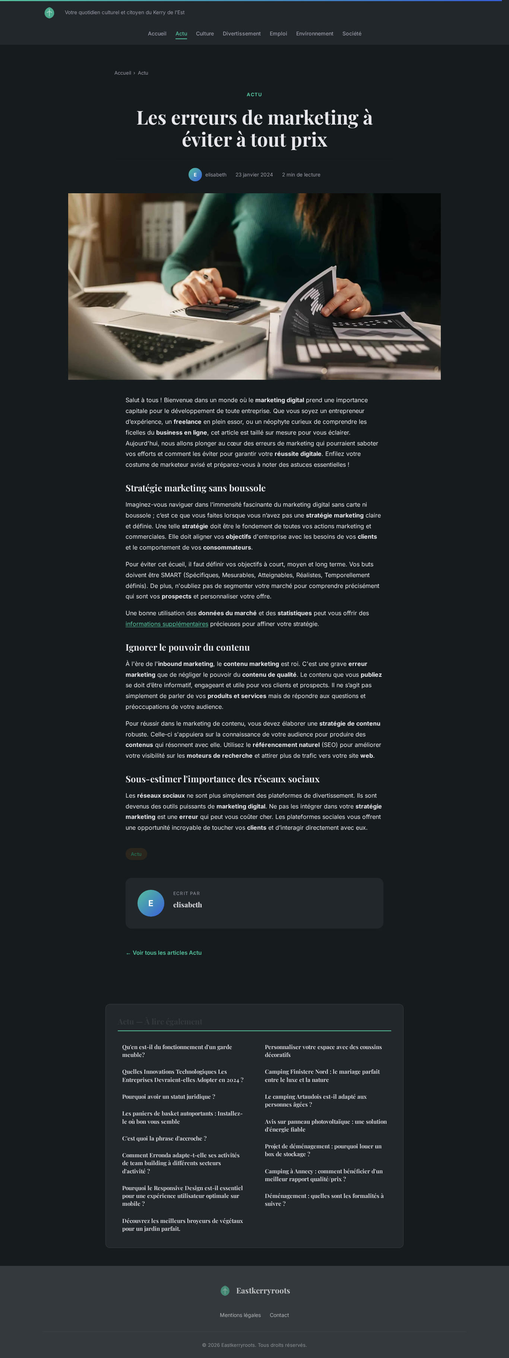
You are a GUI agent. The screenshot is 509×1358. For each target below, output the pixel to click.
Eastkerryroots (263, 1290)
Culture (205, 33)
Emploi (278, 33)
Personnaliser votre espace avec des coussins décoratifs (323, 1050)
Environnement (314, 33)
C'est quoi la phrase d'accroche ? (164, 1138)
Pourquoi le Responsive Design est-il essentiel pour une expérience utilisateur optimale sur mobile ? (182, 1196)
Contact (279, 1315)
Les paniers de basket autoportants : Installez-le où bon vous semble (182, 1117)
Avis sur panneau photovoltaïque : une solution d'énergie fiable (326, 1125)
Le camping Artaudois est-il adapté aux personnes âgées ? (316, 1100)
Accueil (157, 33)
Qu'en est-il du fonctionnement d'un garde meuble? (177, 1050)
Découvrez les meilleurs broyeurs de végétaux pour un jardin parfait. (182, 1224)
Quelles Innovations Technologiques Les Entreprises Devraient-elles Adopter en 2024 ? (182, 1075)
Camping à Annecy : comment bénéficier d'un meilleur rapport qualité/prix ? (324, 1175)
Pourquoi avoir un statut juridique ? (168, 1096)
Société (351, 33)
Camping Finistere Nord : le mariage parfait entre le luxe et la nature (322, 1075)
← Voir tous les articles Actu (164, 952)
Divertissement (242, 33)
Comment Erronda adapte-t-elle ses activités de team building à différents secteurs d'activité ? (181, 1163)
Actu (181, 33)
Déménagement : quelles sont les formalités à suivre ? (324, 1199)
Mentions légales (240, 1315)
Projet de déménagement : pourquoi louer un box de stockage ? (323, 1150)
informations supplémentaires (167, 624)
